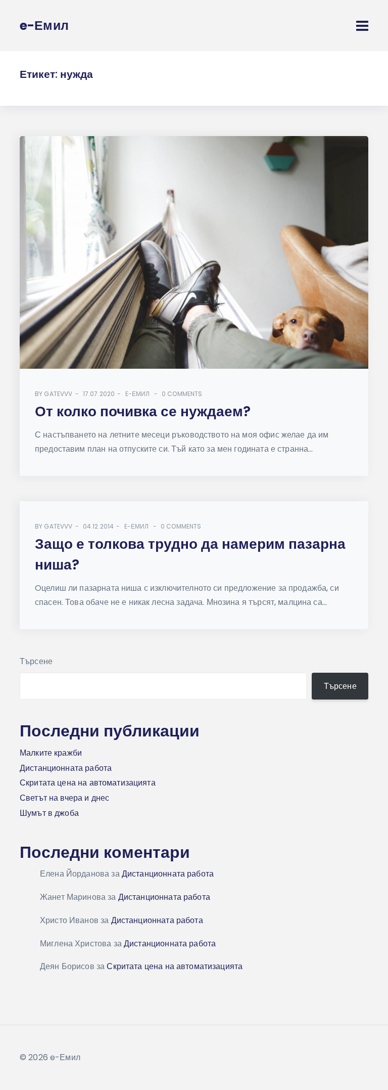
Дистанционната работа (66, 768)
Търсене (36, 661)
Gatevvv (58, 393)
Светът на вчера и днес (64, 798)
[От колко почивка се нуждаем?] (194, 252)
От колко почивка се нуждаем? (143, 411)
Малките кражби (51, 753)
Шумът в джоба (49, 813)
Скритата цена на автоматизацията (88, 783)
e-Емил (137, 393)
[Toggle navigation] (362, 25)
